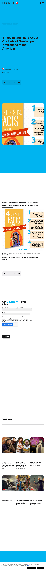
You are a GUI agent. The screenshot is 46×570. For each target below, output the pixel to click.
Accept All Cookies (31, 567)
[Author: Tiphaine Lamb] (18, 489)
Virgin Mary (15, 23)
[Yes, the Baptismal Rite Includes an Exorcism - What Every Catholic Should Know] (37, 483)
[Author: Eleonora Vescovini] (32, 451)
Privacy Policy (29, 565)
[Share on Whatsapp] (9, 82)
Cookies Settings (5, 567)
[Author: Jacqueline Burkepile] (4, 451)
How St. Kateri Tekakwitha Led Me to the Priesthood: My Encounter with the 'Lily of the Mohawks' (22, 465)
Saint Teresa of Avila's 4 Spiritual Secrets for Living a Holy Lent (36, 464)
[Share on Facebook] (4, 82)
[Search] (40, 3)
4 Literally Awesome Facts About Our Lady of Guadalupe (23, 202)
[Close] (44, 564)
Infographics (9, 23)
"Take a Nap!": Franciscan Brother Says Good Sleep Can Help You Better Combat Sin (8, 465)
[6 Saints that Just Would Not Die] (9, 483)
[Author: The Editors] (3, 69)
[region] (23, 566)
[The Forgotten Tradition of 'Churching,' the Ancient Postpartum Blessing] (23, 483)
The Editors (7, 68)
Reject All (40, 567)
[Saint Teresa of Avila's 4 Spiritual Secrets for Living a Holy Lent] (37, 445)
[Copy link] (19, 82)
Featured (4, 23)
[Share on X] (14, 82)
